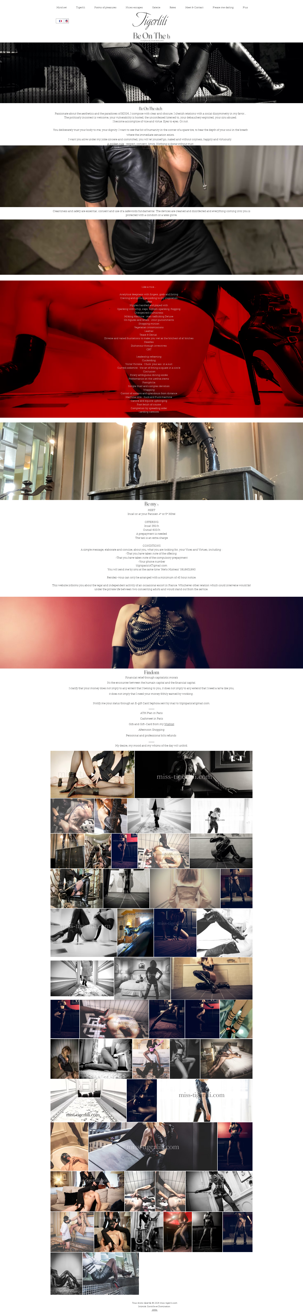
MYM (155, 1310)
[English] (65, 21)
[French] (59, 21)
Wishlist (169, 724)
